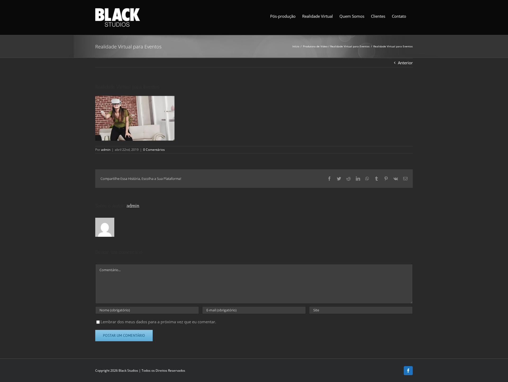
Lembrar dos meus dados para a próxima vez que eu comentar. (158, 321)
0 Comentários (154, 149)
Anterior (405, 62)
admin (105, 149)
